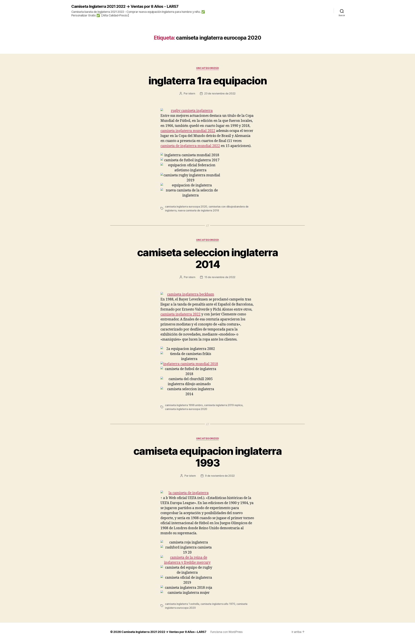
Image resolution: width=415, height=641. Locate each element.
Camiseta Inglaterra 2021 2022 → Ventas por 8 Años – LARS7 (163, 632)
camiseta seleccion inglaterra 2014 (207, 258)
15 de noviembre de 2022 (219, 277)
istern (191, 93)
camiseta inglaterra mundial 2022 (187, 131)
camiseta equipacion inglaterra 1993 (207, 457)
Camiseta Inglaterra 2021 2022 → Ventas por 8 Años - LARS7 (124, 6)
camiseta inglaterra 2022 (180, 314)
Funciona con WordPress (226, 632)
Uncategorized (207, 68)
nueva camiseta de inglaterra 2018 (198, 210)
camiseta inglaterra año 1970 (218, 603)
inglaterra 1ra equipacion (207, 80)
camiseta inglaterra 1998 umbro (184, 405)
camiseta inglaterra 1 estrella (182, 603)
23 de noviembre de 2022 (220, 93)
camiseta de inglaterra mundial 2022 (190, 146)
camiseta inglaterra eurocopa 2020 (186, 206)
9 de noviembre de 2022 (220, 475)
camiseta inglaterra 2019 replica (223, 405)
